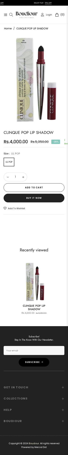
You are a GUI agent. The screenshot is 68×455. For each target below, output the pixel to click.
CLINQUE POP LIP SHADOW (34, 307)
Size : (12, 153)
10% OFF (45, 3)
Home (8, 28)
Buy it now (34, 197)
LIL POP (9, 161)
